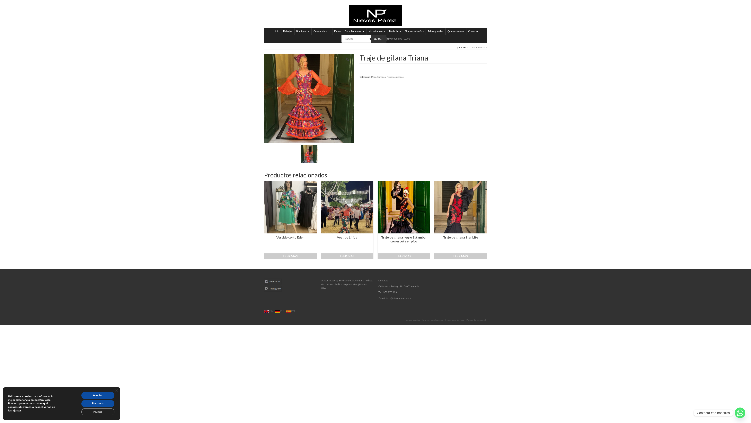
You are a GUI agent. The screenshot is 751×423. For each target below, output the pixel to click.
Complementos (353, 31)
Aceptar (98, 395)
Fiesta (337, 31)
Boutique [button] (301, 31)
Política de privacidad (346, 284)
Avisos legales (329, 280)
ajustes (17, 410)
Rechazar (98, 403)
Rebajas (287, 31)
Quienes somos (455, 31)
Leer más (290, 256)
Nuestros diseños (414, 31)
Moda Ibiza (395, 31)
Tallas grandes (435, 31)
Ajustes (97, 412)
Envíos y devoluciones (350, 280)
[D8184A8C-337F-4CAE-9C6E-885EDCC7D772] (309, 154)
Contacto (473, 31)
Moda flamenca (377, 31)
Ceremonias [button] (320, 31)
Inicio (276, 31)
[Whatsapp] (740, 413)
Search (379, 38)
